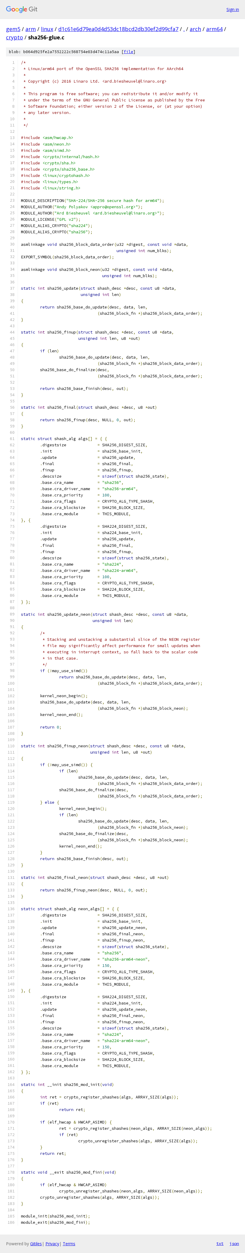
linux (47, 29)
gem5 (13, 29)
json (234, 1243)
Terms (69, 1243)
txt (219, 1243)
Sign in (232, 9)
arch (195, 29)
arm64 (214, 29)
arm (30, 29)
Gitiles (36, 1243)
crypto (14, 37)
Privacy (52, 1243)
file (128, 51)
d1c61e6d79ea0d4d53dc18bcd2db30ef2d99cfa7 (118, 29)
